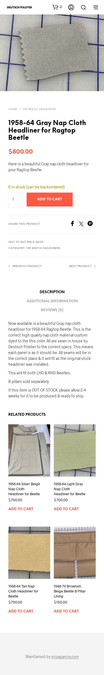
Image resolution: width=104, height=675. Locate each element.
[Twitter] (83, 224)
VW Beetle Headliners (39, 109)
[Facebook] (74, 224)
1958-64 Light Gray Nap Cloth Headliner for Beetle (69, 489)
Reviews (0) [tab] (52, 310)
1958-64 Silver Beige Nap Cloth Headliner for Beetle (24, 489)
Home (12, 109)
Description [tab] (52, 292)
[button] (57, 7)
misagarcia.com (65, 656)
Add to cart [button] (20, 509)
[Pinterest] (91, 224)
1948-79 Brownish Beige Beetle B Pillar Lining (70, 591)
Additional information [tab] (52, 301)
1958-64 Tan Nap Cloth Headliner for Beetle (23, 591)
